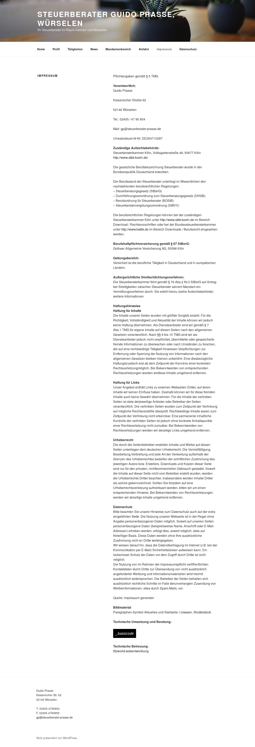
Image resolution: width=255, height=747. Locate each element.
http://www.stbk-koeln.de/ (130, 157)
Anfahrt (144, 49)
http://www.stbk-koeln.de (177, 219)
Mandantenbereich (118, 49)
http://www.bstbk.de (134, 229)
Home (41, 49)
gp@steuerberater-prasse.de (54, 717)
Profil (56, 49)
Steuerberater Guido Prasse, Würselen (106, 18)
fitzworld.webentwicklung (131, 651)
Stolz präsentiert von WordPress (56, 738)
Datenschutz (188, 49)
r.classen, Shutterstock (195, 612)
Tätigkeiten (75, 49)
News (94, 49)
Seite (135, 516)
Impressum (164, 49)
